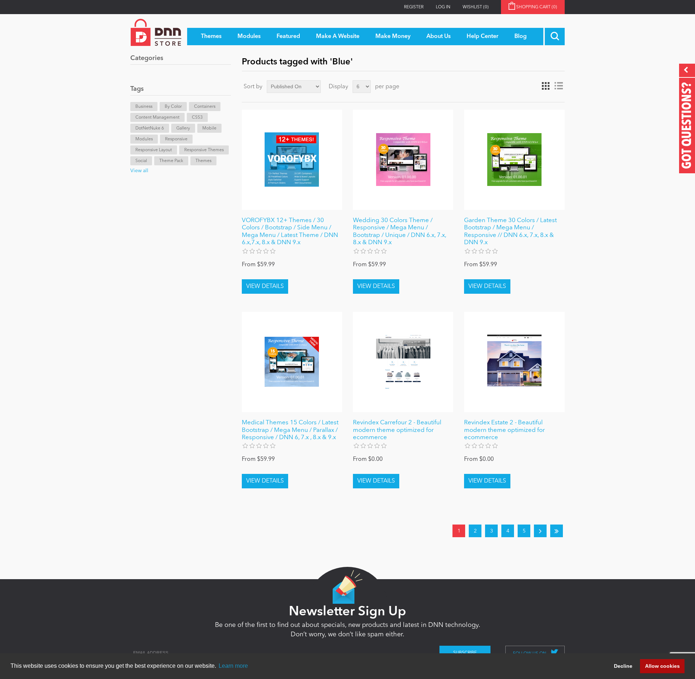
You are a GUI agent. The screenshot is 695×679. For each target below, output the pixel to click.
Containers (204, 107)
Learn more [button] (233, 666)
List (558, 86)
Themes (203, 161)
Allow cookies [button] (662, 666)
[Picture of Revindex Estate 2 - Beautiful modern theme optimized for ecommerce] (514, 362)
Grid (545, 86)
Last (556, 531)
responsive (176, 139)
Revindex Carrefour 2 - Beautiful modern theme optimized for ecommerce (397, 430)
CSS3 (197, 117)
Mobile (209, 128)
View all (139, 170)
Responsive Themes (204, 150)
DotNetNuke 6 (149, 128)
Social (141, 161)
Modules (144, 139)
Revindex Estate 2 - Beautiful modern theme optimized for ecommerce (504, 430)
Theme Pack (171, 161)
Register (414, 7)
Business (143, 107)
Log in (443, 7)
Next (540, 531)
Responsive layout (153, 150)
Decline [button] (623, 666)
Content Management (157, 117)
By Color (173, 107)
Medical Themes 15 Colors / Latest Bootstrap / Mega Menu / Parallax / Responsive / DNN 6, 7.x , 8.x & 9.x (290, 430)
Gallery (183, 128)
